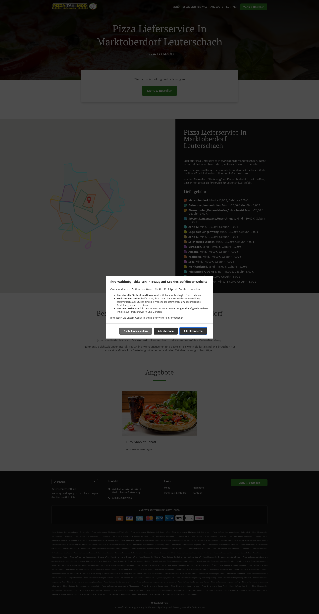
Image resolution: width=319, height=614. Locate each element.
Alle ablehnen (166, 331)
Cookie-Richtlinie (144, 317)
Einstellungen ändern (135, 331)
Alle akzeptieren (193, 331)
